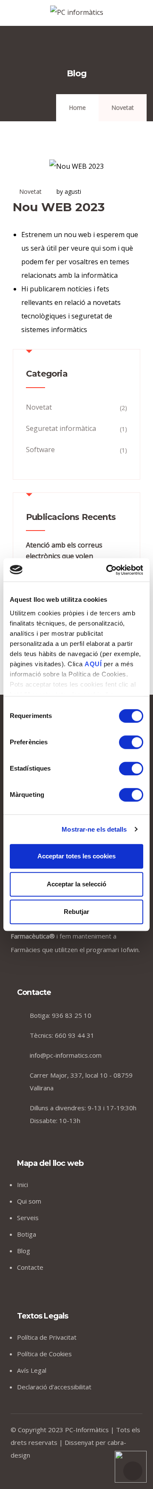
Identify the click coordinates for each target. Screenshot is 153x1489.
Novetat (122, 107)
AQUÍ (94, 664)
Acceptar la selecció (76, 884)
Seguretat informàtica (61, 428)
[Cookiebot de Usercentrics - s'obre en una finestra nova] (108, 569)
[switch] (131, 742)
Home (77, 107)
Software (40, 449)
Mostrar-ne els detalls (94, 829)
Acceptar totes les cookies (76, 856)
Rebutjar (76, 911)
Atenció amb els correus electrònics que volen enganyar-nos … (64, 556)
